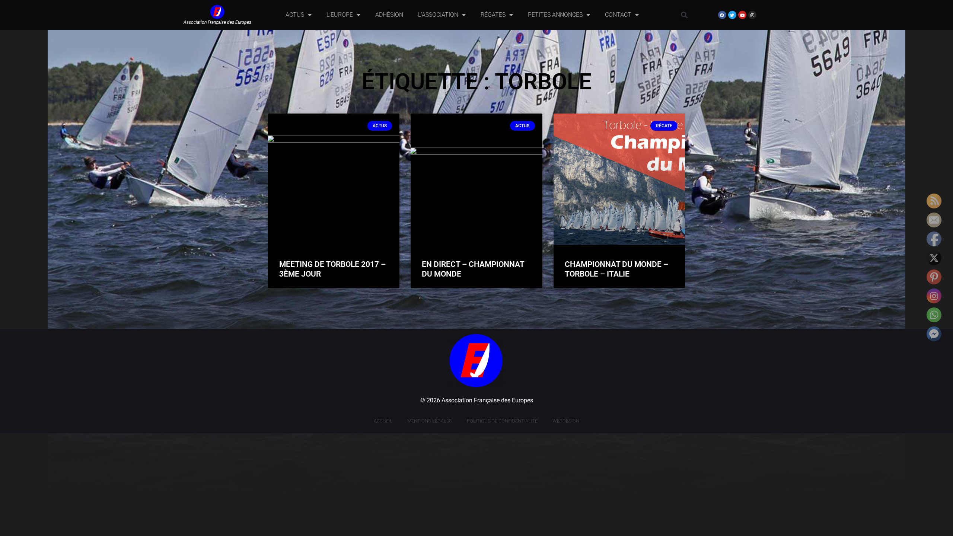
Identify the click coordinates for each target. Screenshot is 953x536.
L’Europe (339, 14)
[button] (684, 15)
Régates (493, 14)
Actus (295, 14)
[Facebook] (722, 15)
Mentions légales (429, 421)
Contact (618, 14)
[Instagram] (752, 15)
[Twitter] (732, 15)
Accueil (383, 421)
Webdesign (565, 421)
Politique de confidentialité (502, 421)
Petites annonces (555, 14)
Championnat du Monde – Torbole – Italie (616, 269)
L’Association (438, 14)
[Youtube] (742, 15)
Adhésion (389, 14)
